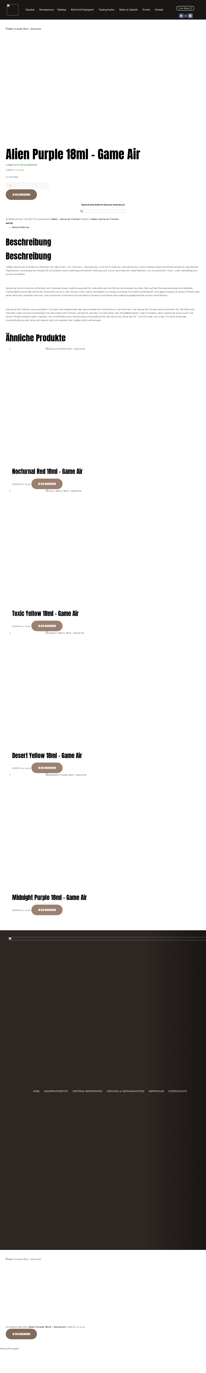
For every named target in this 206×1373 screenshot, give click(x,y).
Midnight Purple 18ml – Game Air (49, 897)
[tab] (106, 227)
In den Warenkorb (21, 194)
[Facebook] (181, 16)
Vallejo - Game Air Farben (65, 219)
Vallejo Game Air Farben (104, 219)
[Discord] (190, 16)
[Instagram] (186, 16)
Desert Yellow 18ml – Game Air (47, 755)
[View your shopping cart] (189, 4)
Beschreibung (20, 227)
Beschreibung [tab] (28, 242)
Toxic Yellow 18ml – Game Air (45, 613)
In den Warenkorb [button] (47, 484)
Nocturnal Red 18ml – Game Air (47, 471)
